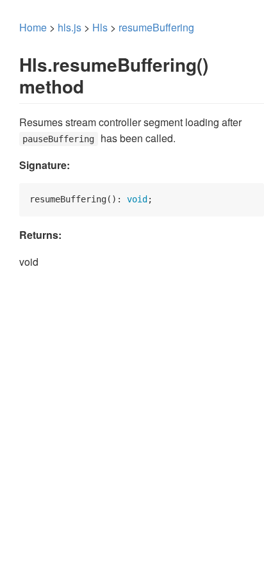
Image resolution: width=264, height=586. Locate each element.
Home (33, 27)
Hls (100, 27)
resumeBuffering (156, 27)
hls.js (69, 27)
